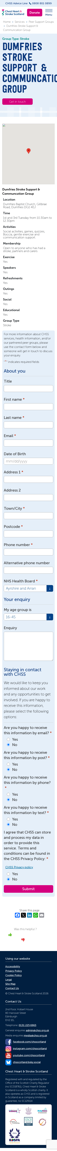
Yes (15, 739)
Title (8, 381)
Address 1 (13, 472)
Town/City (14, 508)
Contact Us (12, 988)
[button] (29, 151)
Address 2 (12, 490)
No (14, 744)
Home (7, 21)
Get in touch (17, 101)
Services (20, 21)
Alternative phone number (27, 563)
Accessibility (12, 966)
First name (14, 399)
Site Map (10, 983)
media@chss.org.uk (35, 1035)
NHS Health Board (21, 581)
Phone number (18, 544)
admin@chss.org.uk (37, 1030)
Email (10, 435)
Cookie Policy (13, 975)
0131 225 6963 (27, 1025)
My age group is (17, 609)
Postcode (13, 526)
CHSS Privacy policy (19, 867)
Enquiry (10, 628)
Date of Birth (15, 454)
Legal (8, 979)
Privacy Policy (13, 970)
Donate (34, 12)
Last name (14, 417)
